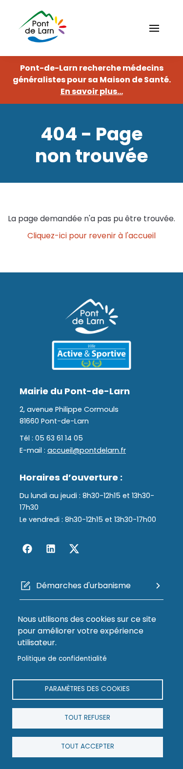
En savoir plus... (92, 91)
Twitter (74, 549)
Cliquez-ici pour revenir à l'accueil (91, 235)
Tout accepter (87, 746)
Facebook (27, 549)
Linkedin (51, 549)
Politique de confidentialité (62, 658)
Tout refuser (87, 717)
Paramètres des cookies (87, 688)
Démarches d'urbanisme (83, 585)
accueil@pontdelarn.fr (86, 450)
